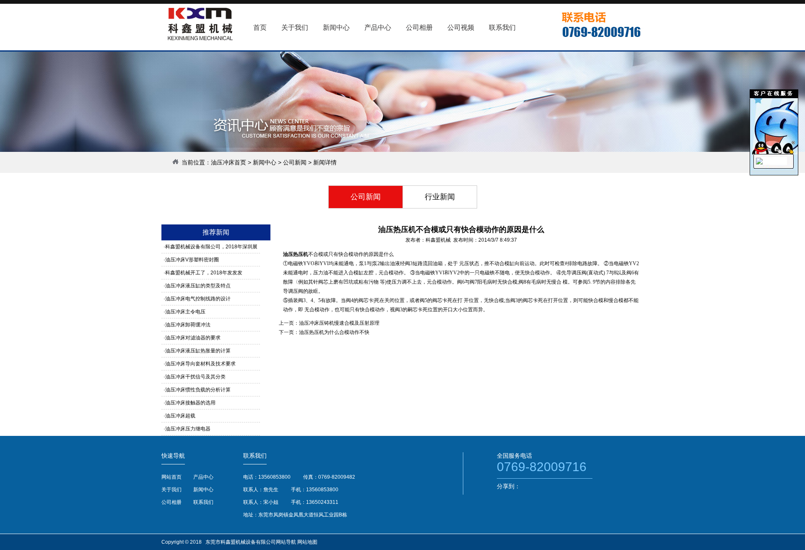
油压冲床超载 (180, 416)
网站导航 (286, 542)
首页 (260, 27)
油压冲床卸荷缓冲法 (187, 325)
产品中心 (203, 477)
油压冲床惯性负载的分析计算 (198, 390)
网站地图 (307, 542)
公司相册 (171, 502)
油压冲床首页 (228, 162)
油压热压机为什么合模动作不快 (334, 332)
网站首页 (171, 477)
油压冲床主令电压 (185, 312)
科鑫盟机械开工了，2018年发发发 (203, 273)
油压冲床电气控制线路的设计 (198, 299)
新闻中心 (264, 162)
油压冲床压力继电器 (187, 429)
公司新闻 (294, 162)
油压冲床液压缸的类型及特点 (198, 286)
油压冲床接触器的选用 (190, 403)
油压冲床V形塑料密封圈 (192, 260)
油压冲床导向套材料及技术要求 (200, 364)
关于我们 (171, 490)
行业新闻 (440, 197)
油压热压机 (295, 254)
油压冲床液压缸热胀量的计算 (198, 351)
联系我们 (203, 502)
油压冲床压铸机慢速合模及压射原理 (339, 323)
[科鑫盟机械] (759, 163)
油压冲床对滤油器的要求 (193, 338)
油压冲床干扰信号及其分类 (195, 377)
